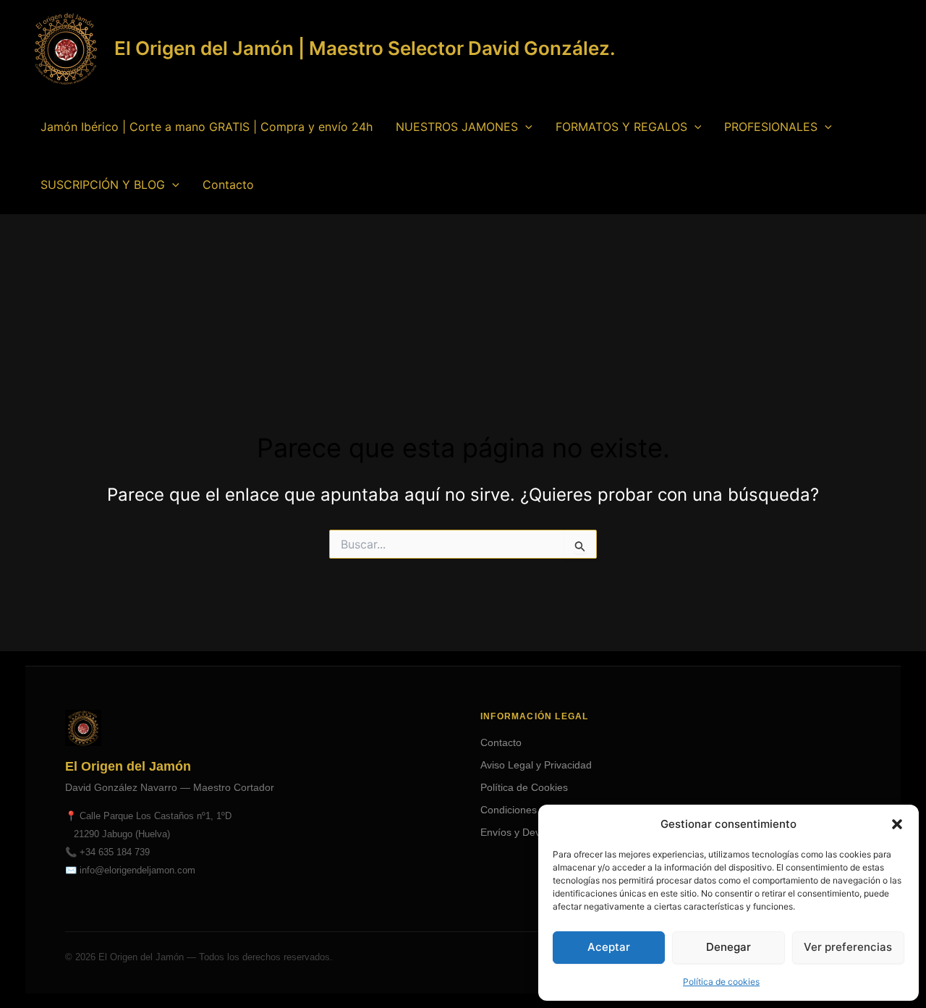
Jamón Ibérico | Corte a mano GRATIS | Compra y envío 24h (207, 126)
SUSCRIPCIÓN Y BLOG (103, 184)
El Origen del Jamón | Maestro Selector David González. (365, 48)
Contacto (228, 184)
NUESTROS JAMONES (457, 126)
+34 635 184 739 (115, 852)
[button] (897, 824)
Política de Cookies (524, 787)
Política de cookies (721, 981)
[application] (525, 127)
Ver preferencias (848, 947)
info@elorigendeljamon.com (137, 870)
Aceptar (608, 947)
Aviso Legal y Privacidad (536, 765)
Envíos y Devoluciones (532, 832)
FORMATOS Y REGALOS (621, 126)
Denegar (728, 947)
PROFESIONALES (770, 126)
